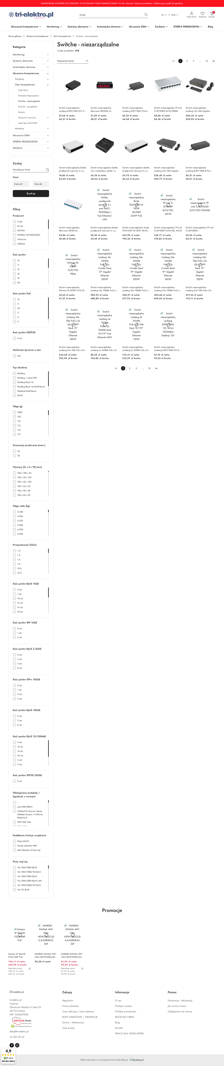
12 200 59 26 (17, 1037)
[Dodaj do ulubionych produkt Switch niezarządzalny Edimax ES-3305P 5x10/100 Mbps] (83, 249)
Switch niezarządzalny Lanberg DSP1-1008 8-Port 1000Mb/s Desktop (198, 169)
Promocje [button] (112, 910)
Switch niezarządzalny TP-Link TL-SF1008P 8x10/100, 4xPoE (168, 229)
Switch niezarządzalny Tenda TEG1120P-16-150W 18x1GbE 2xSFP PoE (136, 229)
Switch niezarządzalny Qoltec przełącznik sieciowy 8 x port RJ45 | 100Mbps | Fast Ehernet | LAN (136, 169)
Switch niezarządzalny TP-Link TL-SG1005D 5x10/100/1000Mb (199, 229)
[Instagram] (17, 1045)
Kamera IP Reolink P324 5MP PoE (16, 955)
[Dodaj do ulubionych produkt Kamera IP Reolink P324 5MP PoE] (27, 923)
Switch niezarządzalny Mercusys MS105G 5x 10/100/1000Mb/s (101, 109)
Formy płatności (70, 1006)
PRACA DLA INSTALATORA (129, 1033)
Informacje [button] (122, 992)
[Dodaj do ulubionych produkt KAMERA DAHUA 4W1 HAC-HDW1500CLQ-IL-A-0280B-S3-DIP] (54, 923)
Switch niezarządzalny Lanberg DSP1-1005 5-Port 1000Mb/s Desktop (134, 109)
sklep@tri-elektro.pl (19, 1031)
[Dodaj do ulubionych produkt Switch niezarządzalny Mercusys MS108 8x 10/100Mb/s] (83, 189)
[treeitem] (31, 55)
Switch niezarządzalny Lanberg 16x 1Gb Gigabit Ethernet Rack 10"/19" (198, 109)
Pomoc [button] (172, 992)
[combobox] (73, 61)
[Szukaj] (47, 170)
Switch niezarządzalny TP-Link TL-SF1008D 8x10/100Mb (168, 109)
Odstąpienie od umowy (180, 1011)
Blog (117, 1022)
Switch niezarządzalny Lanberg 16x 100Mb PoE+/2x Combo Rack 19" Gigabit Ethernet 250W (104, 289)
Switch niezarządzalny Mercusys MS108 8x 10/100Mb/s (69, 229)
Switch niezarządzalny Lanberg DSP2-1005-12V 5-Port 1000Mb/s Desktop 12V (72, 109)
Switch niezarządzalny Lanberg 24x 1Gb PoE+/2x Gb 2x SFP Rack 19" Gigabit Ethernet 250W (199, 289)
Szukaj (31, 193)
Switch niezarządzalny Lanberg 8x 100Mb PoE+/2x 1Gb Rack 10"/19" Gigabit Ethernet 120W (135, 349)
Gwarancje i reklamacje (180, 1000)
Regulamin (67, 1000)
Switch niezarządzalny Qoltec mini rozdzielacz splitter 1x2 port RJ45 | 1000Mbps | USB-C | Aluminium (104, 169)
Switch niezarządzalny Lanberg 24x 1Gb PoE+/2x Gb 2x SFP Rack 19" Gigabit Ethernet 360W (72, 349)
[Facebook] (12, 1045)
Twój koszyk (68, 1028)
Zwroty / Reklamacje (73, 1022)
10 (207, 61)
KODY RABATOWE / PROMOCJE (80, 1017)
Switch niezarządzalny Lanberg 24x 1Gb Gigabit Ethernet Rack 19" (166, 169)
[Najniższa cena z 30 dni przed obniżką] (29, 968)
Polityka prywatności (125, 1011)
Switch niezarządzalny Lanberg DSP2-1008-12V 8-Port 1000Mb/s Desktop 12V (167, 349)
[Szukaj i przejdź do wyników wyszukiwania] (146, 15)
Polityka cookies (123, 1006)
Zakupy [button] (67, 992)
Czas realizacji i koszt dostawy (78, 1011)
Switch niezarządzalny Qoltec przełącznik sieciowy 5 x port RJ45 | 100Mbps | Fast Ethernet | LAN (72, 169)
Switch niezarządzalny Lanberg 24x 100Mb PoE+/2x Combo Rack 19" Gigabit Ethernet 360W (168, 289)
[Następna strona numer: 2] (213, 61)
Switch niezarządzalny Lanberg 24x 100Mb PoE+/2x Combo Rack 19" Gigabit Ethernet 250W (136, 289)
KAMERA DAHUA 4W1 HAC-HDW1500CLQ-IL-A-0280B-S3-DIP (46, 955)
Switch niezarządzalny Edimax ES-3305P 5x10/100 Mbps (72, 289)
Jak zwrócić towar (177, 1006)
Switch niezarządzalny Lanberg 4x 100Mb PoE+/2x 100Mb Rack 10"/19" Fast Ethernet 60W (104, 349)
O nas (118, 1000)
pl (163, 14)
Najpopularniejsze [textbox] (65, 60)
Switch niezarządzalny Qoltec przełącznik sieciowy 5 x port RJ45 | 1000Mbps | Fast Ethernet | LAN (104, 229)
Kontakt (119, 1028)
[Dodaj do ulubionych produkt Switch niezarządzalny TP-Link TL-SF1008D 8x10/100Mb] (178, 70)
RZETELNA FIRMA (124, 1017)
